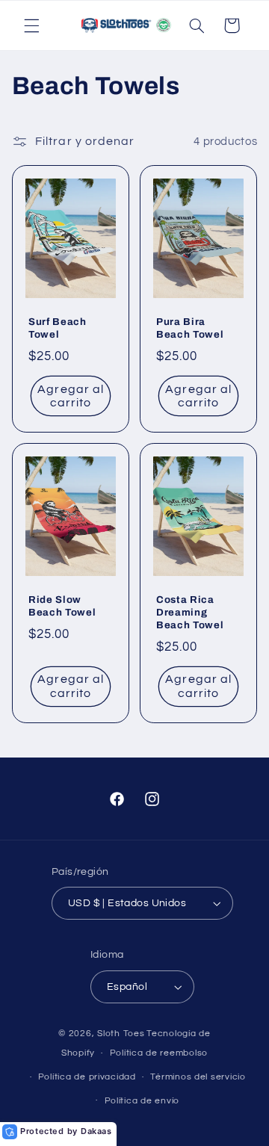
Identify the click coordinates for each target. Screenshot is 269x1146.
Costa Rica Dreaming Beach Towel (189, 613)
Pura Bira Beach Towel (189, 328)
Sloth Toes (120, 1033)
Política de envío (142, 1101)
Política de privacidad (87, 1077)
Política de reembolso (159, 1053)
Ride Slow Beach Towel (62, 607)
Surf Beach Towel (57, 328)
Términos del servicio (197, 1077)
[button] (31, 25)
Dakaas (96, 1131)
